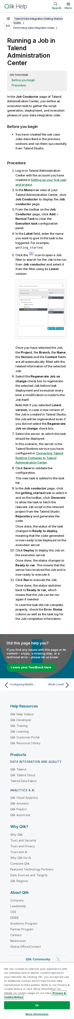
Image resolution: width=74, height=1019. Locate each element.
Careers (16, 935)
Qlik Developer (20, 720)
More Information (37, 1014)
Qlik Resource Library (25, 743)
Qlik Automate (20, 815)
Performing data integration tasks (34, 27)
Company (17, 900)
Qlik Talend (18, 769)
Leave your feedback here (31, 667)
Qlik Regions (19, 881)
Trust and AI (18, 852)
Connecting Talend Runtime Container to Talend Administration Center (39, 457)
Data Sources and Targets (28, 875)
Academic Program (23, 923)
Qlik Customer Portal (24, 737)
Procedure (19, 85)
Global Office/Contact (25, 946)
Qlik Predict (18, 809)
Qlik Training (19, 725)
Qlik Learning (19, 731)
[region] (37, 990)
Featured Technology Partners (31, 869)
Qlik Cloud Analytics (24, 797)
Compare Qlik (20, 863)
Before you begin (23, 80)
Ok (37, 1005)
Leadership (18, 906)
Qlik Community (38, 959)
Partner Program (22, 929)
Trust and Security (23, 840)
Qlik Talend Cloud (22, 775)
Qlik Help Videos (22, 714)
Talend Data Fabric (23, 781)
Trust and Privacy (22, 846)
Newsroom (18, 941)
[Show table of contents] (8, 19)
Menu (68, 8)
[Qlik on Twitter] (58, 959)
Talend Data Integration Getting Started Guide (37, 20)
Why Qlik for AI (20, 857)
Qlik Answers (19, 803)
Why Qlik (16, 834)
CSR (13, 912)
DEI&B (14, 917)
